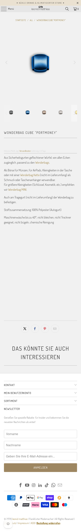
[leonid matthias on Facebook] (21, 485)
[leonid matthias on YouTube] (27, 485)
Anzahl (7, 278)
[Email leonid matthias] (60, 485)
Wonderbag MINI (17, 189)
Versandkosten (25, 150)
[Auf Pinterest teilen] (45, 329)
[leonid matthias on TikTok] (47, 485)
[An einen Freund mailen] (55, 329)
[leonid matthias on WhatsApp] (53, 485)
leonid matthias (20, 518)
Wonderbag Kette (30, 175)
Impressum (24, 523)
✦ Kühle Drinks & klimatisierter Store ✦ (40, 3)
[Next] (74, 62)
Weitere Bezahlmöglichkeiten (40, 316)
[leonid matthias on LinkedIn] (40, 485)
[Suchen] (67, 9)
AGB (33, 523)
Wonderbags (42, 162)
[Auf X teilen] (25, 329)
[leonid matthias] (40, 9)
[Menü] (2, 9)
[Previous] (7, 62)
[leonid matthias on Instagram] (34, 485)
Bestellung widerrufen (48, 523)
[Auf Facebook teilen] (35, 329)
